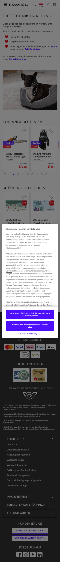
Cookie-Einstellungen (30, 334)
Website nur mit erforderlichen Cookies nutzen (30, 326)
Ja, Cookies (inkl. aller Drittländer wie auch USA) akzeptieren (30, 314)
